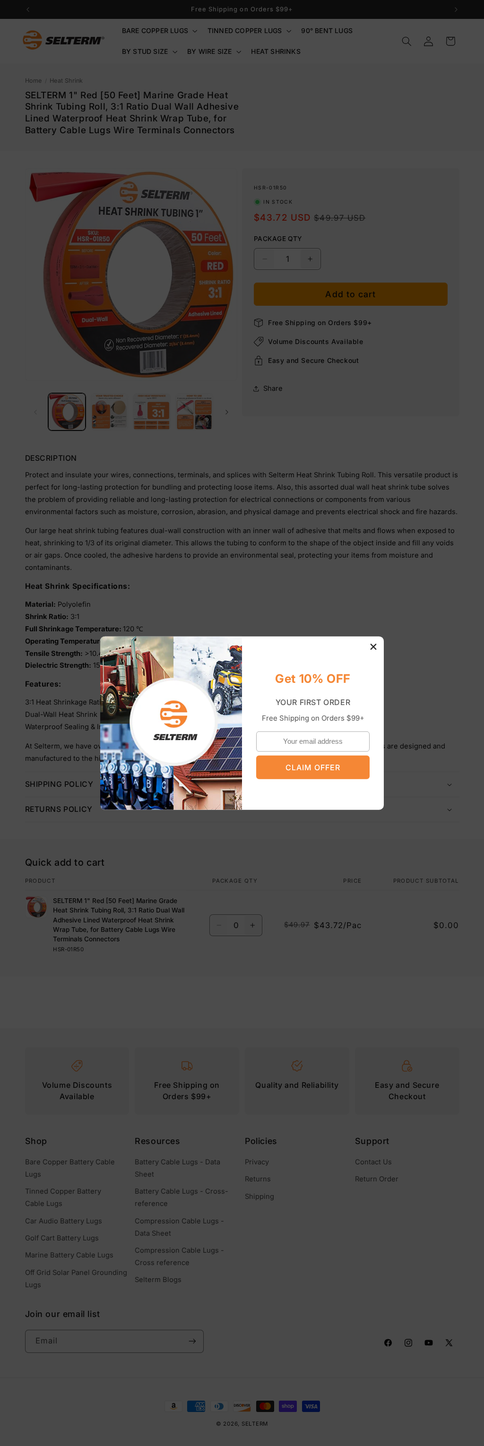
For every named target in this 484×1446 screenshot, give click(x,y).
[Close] (373, 646)
